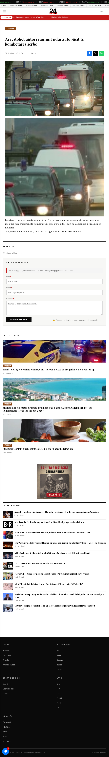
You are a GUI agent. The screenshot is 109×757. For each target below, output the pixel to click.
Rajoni (59, 665)
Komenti (10, 299)
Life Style (6, 727)
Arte (58, 684)
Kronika (10, 28)
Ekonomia (7, 655)
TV (58, 708)
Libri (58, 693)
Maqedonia (61, 669)
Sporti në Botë (8, 689)
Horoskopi (7, 741)
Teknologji (7, 722)
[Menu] (4, 11)
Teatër (59, 703)
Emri (8, 277)
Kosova (60, 660)
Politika (6, 650)
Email (9, 288)
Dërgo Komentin (19, 319)
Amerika (60, 655)
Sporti (5, 684)
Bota (58, 650)
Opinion (6, 693)
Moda (5, 732)
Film (58, 689)
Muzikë (59, 698)
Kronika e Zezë (9, 665)
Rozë (5, 736)
